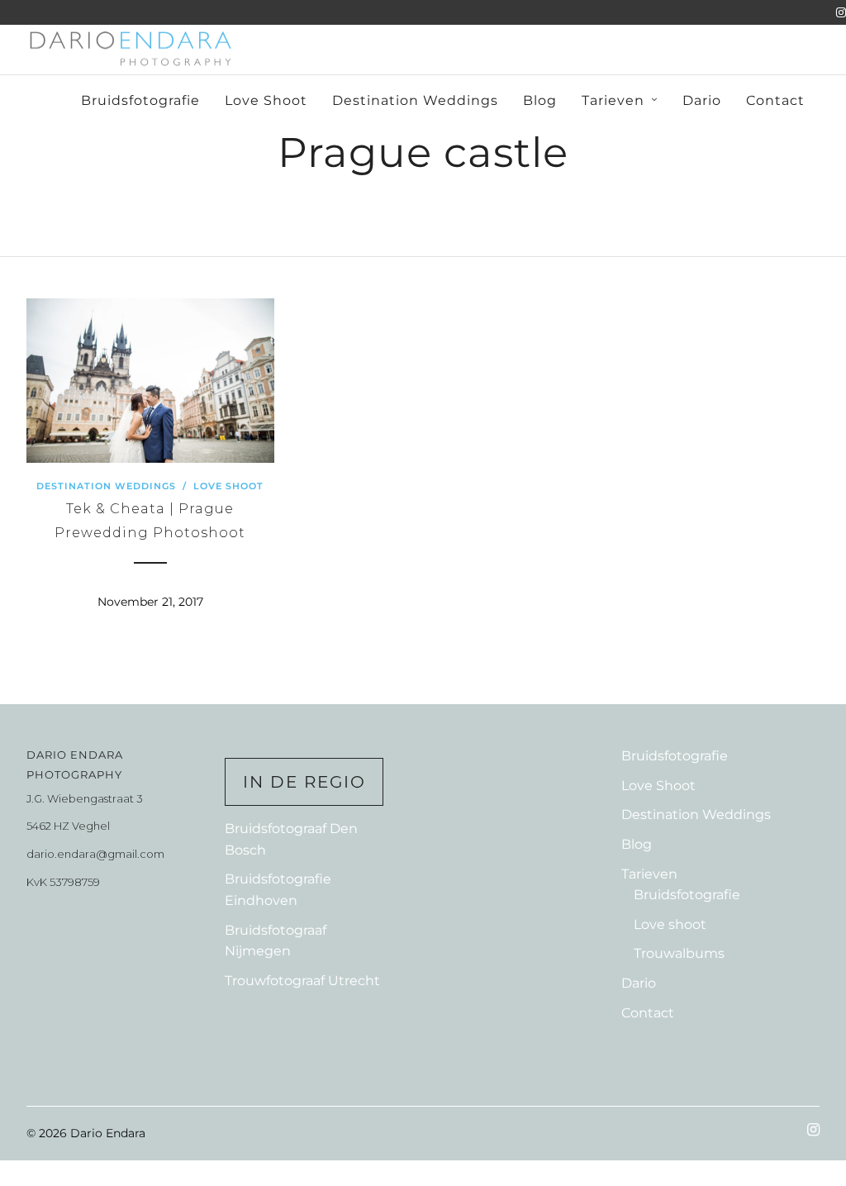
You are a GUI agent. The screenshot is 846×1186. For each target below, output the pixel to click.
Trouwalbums (679, 953)
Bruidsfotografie (140, 100)
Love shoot (670, 924)
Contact (775, 100)
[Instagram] (841, 12)
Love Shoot (266, 100)
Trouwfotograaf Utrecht (302, 980)
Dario (701, 100)
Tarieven (613, 100)
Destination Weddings (415, 100)
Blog (540, 100)
